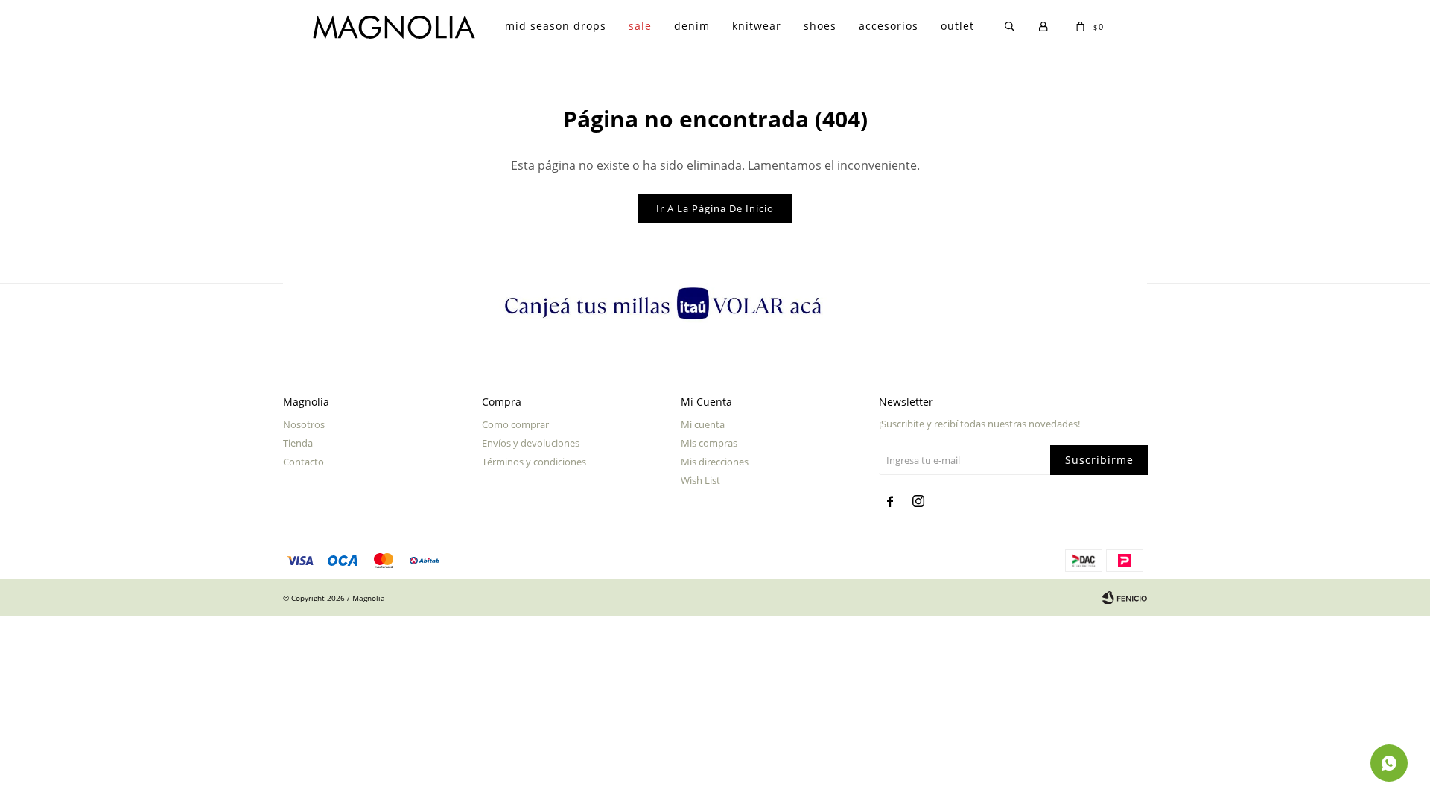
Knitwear (756, 26)
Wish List (700, 480)
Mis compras (709, 443)
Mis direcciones (715, 461)
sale (640, 26)
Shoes (820, 26)
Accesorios (888, 26)
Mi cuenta (703, 424)
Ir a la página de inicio (715, 208)
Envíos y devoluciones (530, 443)
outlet (957, 26)
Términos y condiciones (534, 461)
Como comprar (515, 424)
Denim (692, 26)
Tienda (298, 443)
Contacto (303, 461)
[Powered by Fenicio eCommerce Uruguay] (1124, 598)
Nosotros (304, 424)
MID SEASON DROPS (555, 26)
